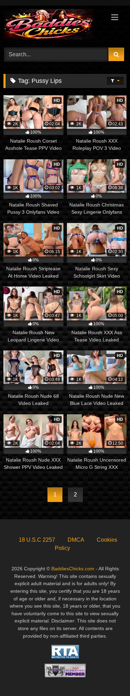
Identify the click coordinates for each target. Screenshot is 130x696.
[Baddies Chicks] (53, 25)
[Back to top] (108, 675)
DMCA (76, 540)
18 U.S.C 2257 (37, 540)
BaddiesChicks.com (72, 568)
